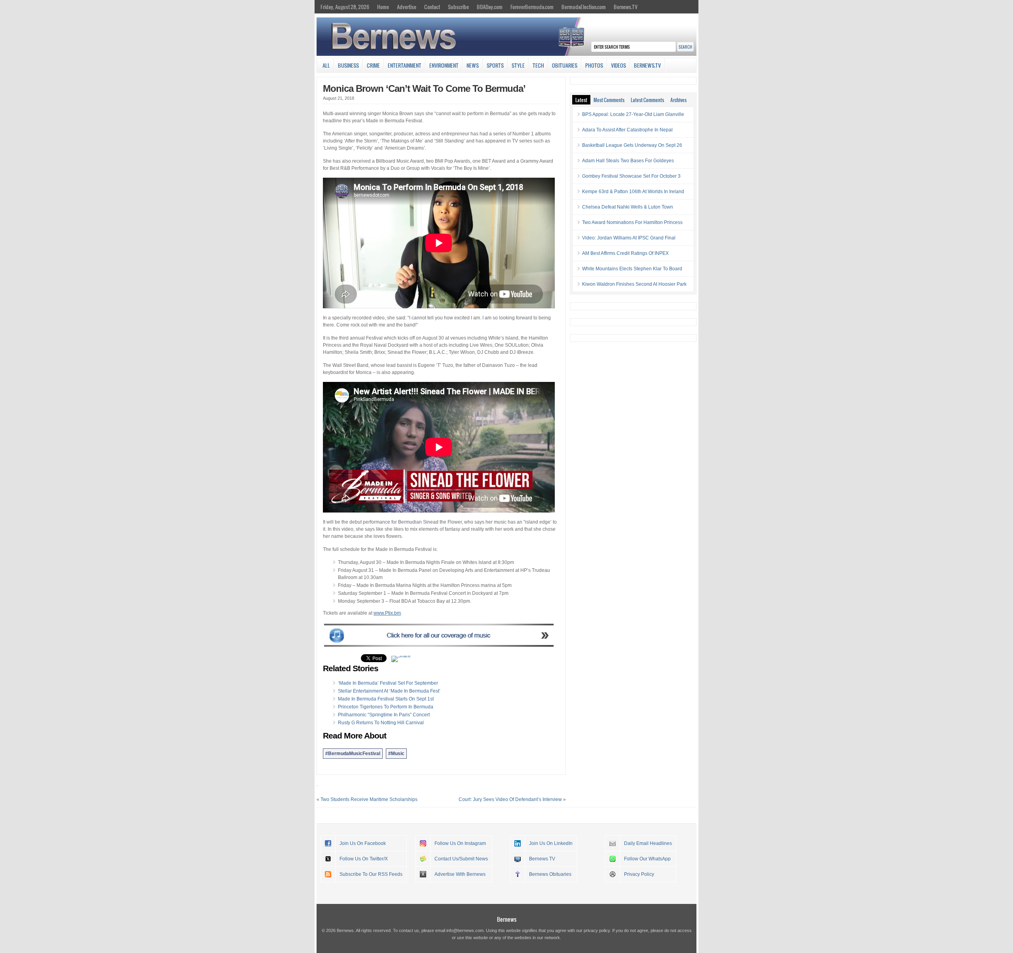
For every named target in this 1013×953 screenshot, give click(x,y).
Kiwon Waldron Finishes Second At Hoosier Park (634, 284)
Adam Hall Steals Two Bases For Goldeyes (628, 160)
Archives (678, 99)
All (326, 65)
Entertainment (404, 65)
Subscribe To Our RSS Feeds (371, 874)
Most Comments (609, 99)
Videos (618, 65)
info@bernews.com (465, 930)
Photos (594, 65)
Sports (495, 65)
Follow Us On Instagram (460, 843)
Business (348, 65)
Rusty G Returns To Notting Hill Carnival (381, 722)
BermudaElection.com (584, 7)
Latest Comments (647, 99)
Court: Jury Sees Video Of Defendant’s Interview (510, 799)
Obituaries (564, 65)
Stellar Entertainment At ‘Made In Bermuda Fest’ (389, 691)
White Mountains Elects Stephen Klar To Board (632, 268)
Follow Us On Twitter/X (364, 859)
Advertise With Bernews (460, 874)
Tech (538, 65)
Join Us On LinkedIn (551, 843)
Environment (444, 65)
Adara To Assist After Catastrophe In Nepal (627, 130)
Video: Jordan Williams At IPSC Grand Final (628, 238)
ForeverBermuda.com (532, 7)
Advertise (406, 7)
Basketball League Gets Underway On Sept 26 (632, 145)
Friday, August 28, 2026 (345, 7)
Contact (432, 7)
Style (518, 65)
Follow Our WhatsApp (647, 859)
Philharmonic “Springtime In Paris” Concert (384, 715)
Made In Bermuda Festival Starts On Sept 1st (386, 699)
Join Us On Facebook (363, 843)
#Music (396, 753)
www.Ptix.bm (387, 613)
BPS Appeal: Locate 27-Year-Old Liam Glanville (633, 114)
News (473, 65)
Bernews (506, 919)
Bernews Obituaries (550, 874)
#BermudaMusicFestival (352, 753)
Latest (581, 99)
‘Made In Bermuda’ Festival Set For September (388, 683)
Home (383, 7)
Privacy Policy (639, 874)
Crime (373, 65)
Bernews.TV (625, 7)
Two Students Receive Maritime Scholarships (369, 799)
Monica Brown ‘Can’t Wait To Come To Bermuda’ (424, 88)
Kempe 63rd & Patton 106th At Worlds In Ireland (633, 191)
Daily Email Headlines (648, 843)
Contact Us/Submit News (461, 859)
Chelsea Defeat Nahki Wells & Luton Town (627, 207)
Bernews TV (542, 859)
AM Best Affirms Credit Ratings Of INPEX (625, 253)
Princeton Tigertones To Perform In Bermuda (385, 707)
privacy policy (597, 930)
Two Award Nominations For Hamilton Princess (632, 222)
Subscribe (458, 7)
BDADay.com (490, 7)
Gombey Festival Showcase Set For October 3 (631, 176)
